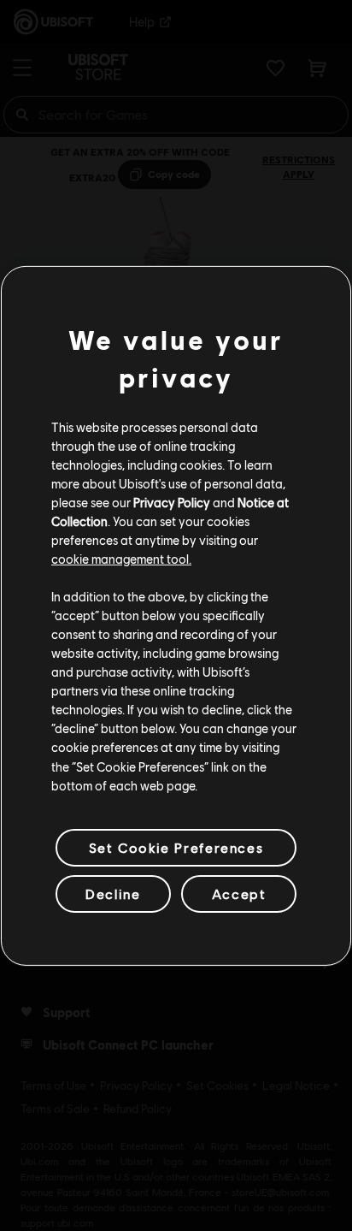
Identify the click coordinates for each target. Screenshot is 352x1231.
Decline (112, 893)
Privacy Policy (171, 502)
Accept (239, 893)
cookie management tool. (121, 558)
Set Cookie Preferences (176, 847)
